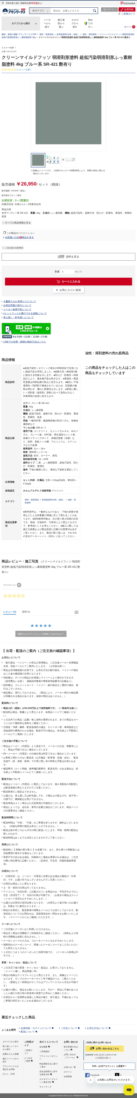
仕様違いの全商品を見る (19, 237)
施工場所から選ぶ (61, 23)
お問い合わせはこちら (107, 1048)
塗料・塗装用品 (46, 34)
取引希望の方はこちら (71, 1048)
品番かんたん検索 (11, 1054)
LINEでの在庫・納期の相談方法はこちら (24, 341)
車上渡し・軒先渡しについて (18, 317)
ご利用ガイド (128, 14)
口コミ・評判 (9, 1074)
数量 (57, 271)
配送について (28, 1031)
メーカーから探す (47, 23)
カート (129, 26)
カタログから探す (75, 23)
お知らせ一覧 (70, 1067)
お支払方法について (97, 1028)
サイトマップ (45, 1087)
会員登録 (68, 1076)
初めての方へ (90, 23)
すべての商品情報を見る (18, 222)
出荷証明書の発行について (17, 305)
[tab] (11, 612)
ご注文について (69, 1028)
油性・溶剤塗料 (90, 34)
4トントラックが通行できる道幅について (25, 313)
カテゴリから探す (21, 23)
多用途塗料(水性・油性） (68, 34)
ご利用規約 (44, 1051)
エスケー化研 (8, 48)
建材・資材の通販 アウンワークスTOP (19, 34)
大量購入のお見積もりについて (19, 301)
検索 (94, 10)
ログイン (68, 1072)
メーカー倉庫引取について (17, 309)
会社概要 (43, 1047)
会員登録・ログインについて (36, 1028)
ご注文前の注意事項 (14, 248)
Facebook (94, 1075)
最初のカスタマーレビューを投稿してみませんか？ (41, 633)
